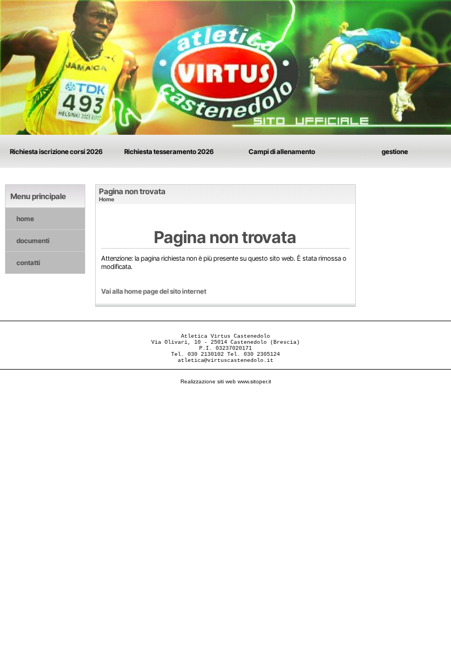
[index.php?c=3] (225, 67)
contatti (28, 262)
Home (106, 199)
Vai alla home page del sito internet (153, 291)
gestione (395, 151)
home (25, 219)
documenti (33, 241)
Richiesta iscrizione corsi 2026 (56, 151)
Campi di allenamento (282, 151)
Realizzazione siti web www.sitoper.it (225, 381)
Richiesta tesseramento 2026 (169, 151)
